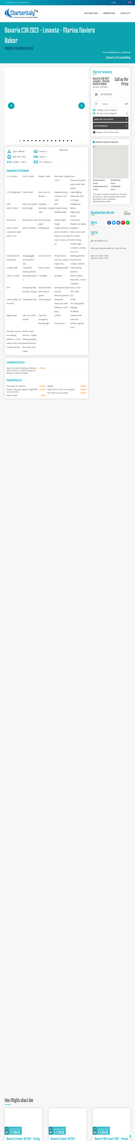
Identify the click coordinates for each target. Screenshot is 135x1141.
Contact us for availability (118, 57)
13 (68, 141)
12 (64, 141)
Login (113, 2)
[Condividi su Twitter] (114, 222)
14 (72, 141)
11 (60, 141)
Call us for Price (121, 81)
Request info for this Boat (107, 132)
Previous (11, 105)
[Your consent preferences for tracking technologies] (130, 1136)
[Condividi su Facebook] (109, 222)
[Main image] (46, 105)
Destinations (91, 13)
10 (56, 141)
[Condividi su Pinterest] (123, 222)
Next (81, 105)
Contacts (125, 13)
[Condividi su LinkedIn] (118, 222)
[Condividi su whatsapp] (128, 222)
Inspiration (109, 13)
